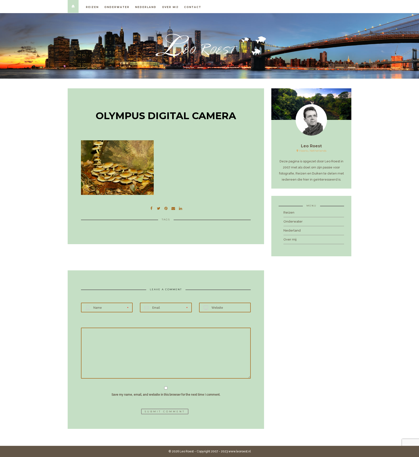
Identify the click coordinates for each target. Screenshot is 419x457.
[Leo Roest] (209, 45)
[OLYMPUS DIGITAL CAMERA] (158, 208)
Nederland (145, 7)
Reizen (92, 7)
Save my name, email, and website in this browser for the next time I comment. (166, 394)
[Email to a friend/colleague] (173, 208)
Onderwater (116, 7)
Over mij (170, 7)
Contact (192, 7)
